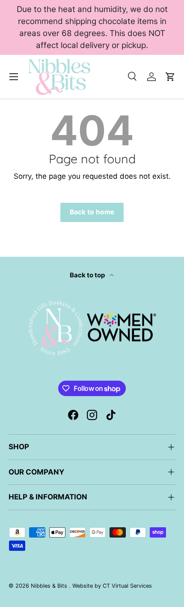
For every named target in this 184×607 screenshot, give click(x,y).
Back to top (88, 275)
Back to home (92, 212)
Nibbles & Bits (50, 586)
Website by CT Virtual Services (112, 586)
